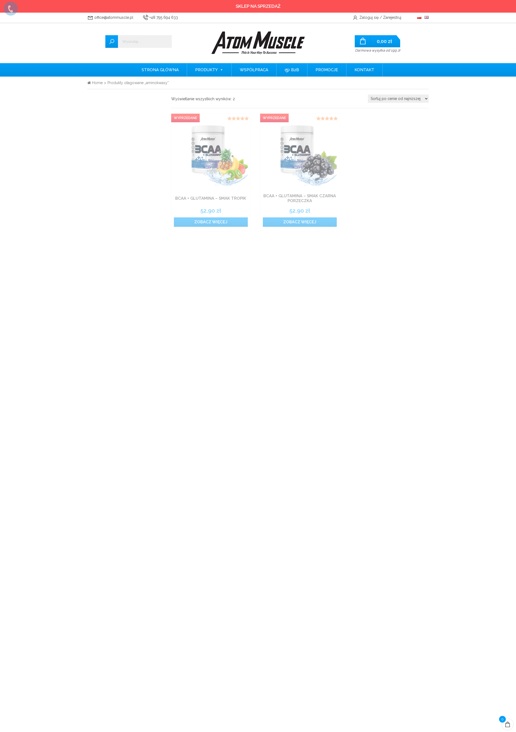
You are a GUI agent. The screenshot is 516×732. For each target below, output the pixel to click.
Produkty (206, 69)
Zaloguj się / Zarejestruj (379, 17)
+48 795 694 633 (163, 17)
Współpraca (254, 69)
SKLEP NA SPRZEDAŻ (258, 6)
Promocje (327, 69)
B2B (294, 69)
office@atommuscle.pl (113, 17)
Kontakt (364, 69)
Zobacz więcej (210, 222)
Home (97, 83)
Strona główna (160, 69)
